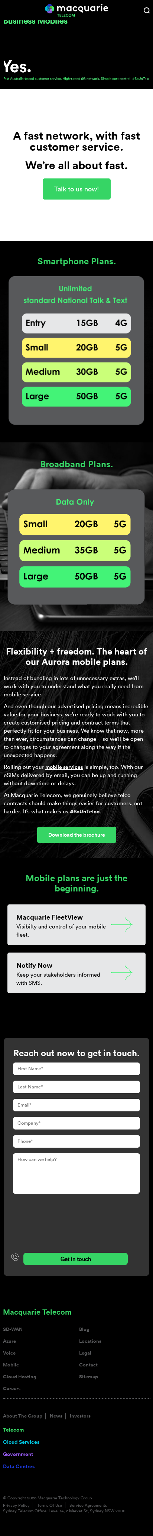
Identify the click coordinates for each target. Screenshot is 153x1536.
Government (18, 1454)
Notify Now (34, 965)
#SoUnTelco (85, 811)
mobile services (64, 767)
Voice (9, 1353)
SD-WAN (13, 1329)
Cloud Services (21, 1442)
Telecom (13, 1429)
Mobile (11, 1365)
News (56, 1416)
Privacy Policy (16, 1505)
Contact (88, 1365)
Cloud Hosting (19, 1376)
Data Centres (19, 1466)
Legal (85, 1353)
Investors (80, 1416)
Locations (90, 1341)
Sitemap (88, 1376)
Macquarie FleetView (49, 917)
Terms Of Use (49, 1505)
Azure (9, 1341)
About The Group (22, 1416)
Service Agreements (88, 1505)
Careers (11, 1388)
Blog (84, 1329)
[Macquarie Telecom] (76, 9)
